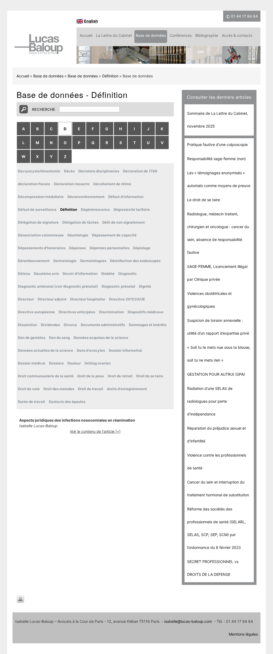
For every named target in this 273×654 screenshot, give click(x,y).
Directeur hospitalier (87, 299)
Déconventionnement (86, 197)
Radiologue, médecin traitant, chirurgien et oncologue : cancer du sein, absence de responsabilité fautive (218, 233)
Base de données (151, 35)
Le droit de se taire (203, 199)
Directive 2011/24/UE (127, 299)
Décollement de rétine (112, 184)
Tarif (83, 53)
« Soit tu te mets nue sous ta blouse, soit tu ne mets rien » (218, 353)
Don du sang (59, 337)
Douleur (74, 363)
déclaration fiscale (34, 184)
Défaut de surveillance (37, 209)
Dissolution (27, 325)
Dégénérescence (95, 209)
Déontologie (77, 235)
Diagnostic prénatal (118, 286)
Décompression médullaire (41, 197)
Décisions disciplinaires (98, 171)
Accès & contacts (237, 35)
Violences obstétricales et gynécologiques (209, 299)
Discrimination (111, 312)
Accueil (86, 35)
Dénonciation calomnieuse (41, 235)
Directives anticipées (77, 312)
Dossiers (56, 363)
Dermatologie (65, 261)
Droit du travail (90, 389)
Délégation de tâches (80, 222)
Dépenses (77, 248)
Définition (110, 76)
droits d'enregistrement (127, 389)
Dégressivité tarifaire (132, 209)
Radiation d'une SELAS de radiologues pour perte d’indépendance (209, 401)
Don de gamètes (31, 337)
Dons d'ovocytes (91, 350)
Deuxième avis (46, 273)
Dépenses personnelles (109, 248)
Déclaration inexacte (72, 184)
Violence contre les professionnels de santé (216, 461)
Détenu (24, 273)
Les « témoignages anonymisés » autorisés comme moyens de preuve (218, 179)
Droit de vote (29, 389)
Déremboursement (34, 261)
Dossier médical (31, 363)
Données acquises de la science (101, 337)
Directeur (26, 299)
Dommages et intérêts (147, 325)
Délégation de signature (38, 222)
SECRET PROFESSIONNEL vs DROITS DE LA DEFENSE (212, 568)
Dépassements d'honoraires (41, 248)
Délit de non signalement (123, 222)
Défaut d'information (125, 197)
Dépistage (141, 248)
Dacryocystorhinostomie (39, 171)
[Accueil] (39, 47)
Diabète (108, 273)
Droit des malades (58, 389)
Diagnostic (127, 273)
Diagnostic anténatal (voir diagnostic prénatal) (58, 286)
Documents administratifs (103, 325)
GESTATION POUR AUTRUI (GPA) (216, 374)
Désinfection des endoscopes (135, 261)
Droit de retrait (120, 376)
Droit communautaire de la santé (46, 376)
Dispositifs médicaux (145, 312)
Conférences (181, 35)
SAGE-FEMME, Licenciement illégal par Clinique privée (217, 273)
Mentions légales (243, 634)
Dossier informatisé (125, 350)
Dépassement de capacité (114, 235)
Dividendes (50, 325)
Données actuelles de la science (45, 350)
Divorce (70, 325)
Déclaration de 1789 (140, 171)
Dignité (145, 286)
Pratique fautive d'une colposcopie (217, 144)
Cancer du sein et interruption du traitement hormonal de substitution (218, 488)
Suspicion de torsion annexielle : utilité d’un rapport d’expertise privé (218, 326)
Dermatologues (93, 261)
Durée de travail (31, 401)
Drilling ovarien (98, 363)
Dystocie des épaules (67, 401)
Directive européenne (36, 312)
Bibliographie (206, 35)
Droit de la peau (90, 376)
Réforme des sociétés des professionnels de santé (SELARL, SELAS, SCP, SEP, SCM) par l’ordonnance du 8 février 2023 (216, 528)
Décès (69, 171)
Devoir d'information (80, 273)
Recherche (43, 109)
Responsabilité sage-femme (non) (216, 158)
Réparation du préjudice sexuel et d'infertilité (216, 434)
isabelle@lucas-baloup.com (188, 621)
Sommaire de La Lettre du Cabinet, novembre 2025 (217, 119)
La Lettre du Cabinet (114, 35)
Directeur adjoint (52, 299)
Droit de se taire (149, 376)
